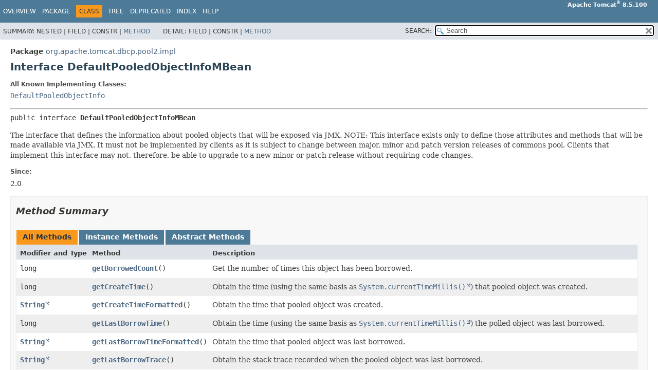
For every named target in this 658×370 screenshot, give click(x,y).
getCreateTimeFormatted (137, 305)
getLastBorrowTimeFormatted (145, 342)
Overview (19, 11)
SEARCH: (418, 30)
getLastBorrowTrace (129, 360)
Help (210, 11)
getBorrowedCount (125, 268)
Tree (116, 11)
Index (186, 11)
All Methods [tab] (47, 237)
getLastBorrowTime (127, 323)
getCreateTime (118, 287)
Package (56, 11)
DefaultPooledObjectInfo (57, 95)
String (32, 305)
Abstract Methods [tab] (208, 237)
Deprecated (150, 11)
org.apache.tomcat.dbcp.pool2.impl (111, 51)
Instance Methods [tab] (121, 237)
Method (136, 31)
